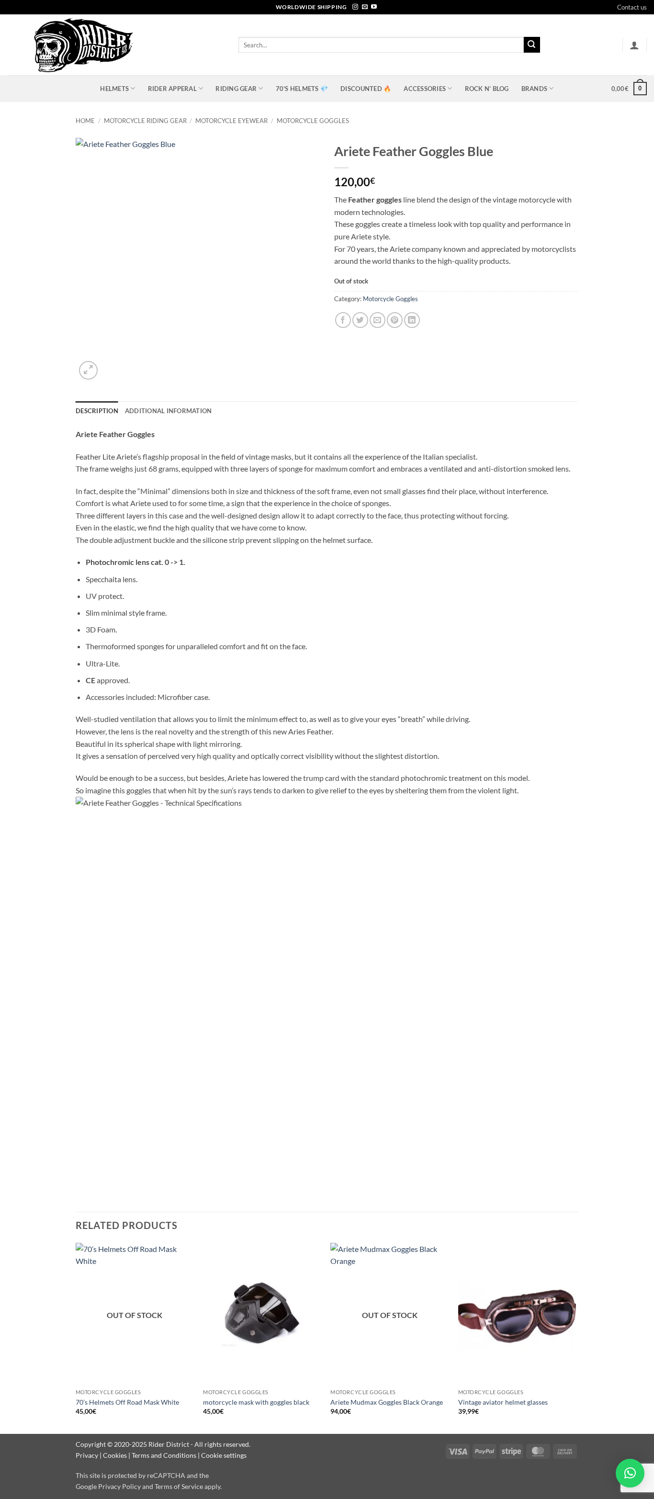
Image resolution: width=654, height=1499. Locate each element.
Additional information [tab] (168, 411)
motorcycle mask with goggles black (256, 1402)
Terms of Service (179, 1486)
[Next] (575, 1337)
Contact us (632, 7)
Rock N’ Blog (487, 88)
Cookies (115, 1455)
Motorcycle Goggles (313, 120)
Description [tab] (97, 411)
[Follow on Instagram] (355, 7)
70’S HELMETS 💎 (302, 88)
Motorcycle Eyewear (231, 120)
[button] (634, 45)
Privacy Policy (119, 1486)
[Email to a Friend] (377, 320)
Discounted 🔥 (365, 88)
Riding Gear (236, 88)
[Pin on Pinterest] (395, 320)
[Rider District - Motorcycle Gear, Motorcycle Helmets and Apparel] (115, 44)
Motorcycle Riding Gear (145, 120)
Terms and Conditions (164, 1455)
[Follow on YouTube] (374, 7)
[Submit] (532, 45)
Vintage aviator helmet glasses (503, 1402)
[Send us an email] (365, 7)
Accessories (425, 88)
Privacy (87, 1455)
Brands (534, 88)
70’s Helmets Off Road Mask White (127, 1402)
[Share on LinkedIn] (412, 320)
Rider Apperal (172, 88)
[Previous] (76, 1337)
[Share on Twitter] (360, 320)
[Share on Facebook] (343, 320)
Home (85, 120)
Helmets (114, 88)
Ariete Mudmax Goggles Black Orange (386, 1402)
